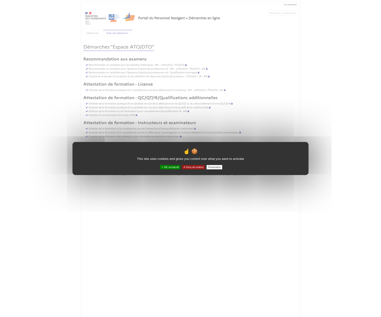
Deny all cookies (194, 167)
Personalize (214, 167)
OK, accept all (171, 167)
